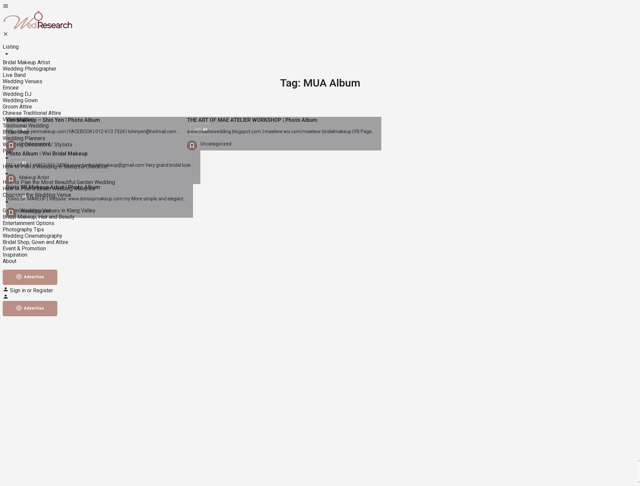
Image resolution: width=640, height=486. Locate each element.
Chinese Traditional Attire (32, 113)
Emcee (11, 88)
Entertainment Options (28, 223)
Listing (11, 47)
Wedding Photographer (29, 69)
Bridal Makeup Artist (26, 62)
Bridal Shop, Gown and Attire (35, 242)
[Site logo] (38, 28)
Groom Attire (17, 107)
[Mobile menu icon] (320, 6)
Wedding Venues (22, 81)
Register (43, 290)
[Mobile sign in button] (6, 298)
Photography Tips (23, 229)
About (9, 261)
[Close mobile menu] (6, 35)
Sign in (18, 290)
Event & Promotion (24, 248)
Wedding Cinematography (32, 236)
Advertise (34, 276)
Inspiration (15, 255)
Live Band (14, 75)
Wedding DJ (17, 94)
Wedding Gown (20, 100)
